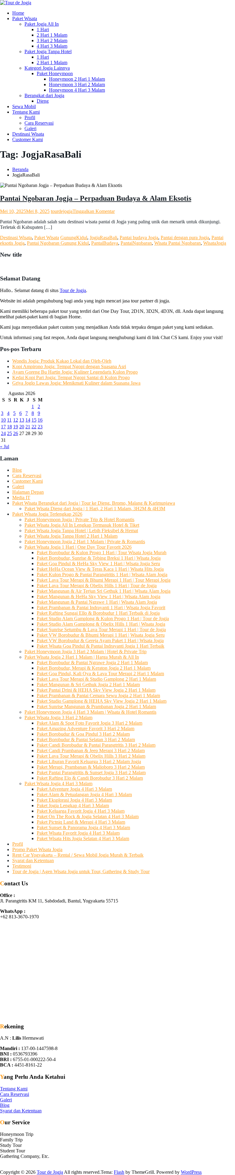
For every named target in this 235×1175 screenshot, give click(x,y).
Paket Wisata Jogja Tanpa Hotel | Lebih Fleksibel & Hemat (81, 530)
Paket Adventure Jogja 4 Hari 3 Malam (74, 789)
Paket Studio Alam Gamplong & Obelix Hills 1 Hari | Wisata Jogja (101, 624)
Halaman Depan (28, 492)
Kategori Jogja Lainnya (47, 68)
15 (34, 420)
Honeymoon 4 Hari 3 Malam (77, 90)
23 (40, 426)
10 (3, 420)
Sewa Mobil (24, 106)
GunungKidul (73, 237)
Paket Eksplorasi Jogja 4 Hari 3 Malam (74, 800)
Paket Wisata (24, 18)
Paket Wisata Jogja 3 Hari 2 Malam (58, 717)
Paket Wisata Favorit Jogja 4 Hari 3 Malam (78, 833)
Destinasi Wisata (28, 134)
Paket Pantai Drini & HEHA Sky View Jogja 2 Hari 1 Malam (96, 690)
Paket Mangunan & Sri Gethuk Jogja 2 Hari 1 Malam (88, 684)
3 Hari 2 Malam (52, 40)
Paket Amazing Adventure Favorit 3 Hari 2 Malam (85, 728)
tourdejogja (62, 211)
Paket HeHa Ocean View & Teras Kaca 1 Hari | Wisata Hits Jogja (100, 569)
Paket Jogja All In (41, 24)
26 (15, 433)
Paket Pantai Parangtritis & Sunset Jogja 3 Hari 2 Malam (91, 772)
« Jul (4, 446)
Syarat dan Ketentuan (33, 860)
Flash (119, 1172)
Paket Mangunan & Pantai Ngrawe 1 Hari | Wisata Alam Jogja (97, 602)
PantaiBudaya (104, 243)
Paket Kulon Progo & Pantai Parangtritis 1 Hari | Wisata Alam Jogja (102, 574)
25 (9, 433)
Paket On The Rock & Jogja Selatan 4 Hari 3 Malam (88, 816)
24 (3, 433)
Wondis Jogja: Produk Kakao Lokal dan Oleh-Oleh (61, 361)
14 (27, 420)
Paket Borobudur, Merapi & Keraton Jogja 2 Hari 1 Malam (94, 668)
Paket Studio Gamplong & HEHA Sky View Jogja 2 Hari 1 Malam (101, 701)
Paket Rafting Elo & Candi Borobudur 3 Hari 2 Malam (90, 778)
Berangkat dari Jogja (44, 95)
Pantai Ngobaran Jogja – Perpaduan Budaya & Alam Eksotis (95, 198)
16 (40, 420)
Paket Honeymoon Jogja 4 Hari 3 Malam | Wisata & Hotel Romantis (90, 712)
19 (15, 426)
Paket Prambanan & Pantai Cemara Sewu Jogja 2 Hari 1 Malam (98, 695)
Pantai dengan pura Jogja (185, 237)
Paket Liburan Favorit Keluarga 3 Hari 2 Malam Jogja (89, 761)
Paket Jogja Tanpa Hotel (48, 51)
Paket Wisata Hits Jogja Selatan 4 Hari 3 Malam (83, 838)
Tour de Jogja (73, 290)
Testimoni (21, 866)
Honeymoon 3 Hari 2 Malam (77, 84)
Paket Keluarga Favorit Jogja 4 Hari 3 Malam (81, 811)
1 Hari (43, 29)
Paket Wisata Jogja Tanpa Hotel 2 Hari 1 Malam (71, 536)
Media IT (21, 497)
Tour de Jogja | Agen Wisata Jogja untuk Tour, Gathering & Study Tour (81, 871)
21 (27, 426)
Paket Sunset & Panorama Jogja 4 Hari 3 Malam (83, 827)
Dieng (43, 101)
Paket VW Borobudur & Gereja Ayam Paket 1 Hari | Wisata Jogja (100, 640)
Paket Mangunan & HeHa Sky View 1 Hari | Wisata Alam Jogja (98, 596)
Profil (29, 117)
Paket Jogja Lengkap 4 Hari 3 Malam (73, 805)
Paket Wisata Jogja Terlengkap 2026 (47, 514)
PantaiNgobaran (136, 243)
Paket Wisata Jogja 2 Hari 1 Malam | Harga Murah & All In (81, 657)
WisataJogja (214, 243)
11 (9, 420)
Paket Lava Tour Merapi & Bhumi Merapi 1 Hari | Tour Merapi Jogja (103, 580)
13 (21, 420)
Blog (17, 470)
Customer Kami (27, 139)
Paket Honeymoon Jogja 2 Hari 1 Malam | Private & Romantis (84, 541)
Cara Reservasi (39, 123)
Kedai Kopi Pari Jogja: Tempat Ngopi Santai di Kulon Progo (71, 377)
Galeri (30, 128)
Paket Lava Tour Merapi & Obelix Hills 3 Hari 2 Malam (91, 756)
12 (15, 420)
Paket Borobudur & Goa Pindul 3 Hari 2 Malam (83, 734)
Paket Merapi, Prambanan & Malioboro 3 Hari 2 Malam (91, 767)
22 (34, 426)
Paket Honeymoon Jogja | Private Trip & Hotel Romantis (79, 519)
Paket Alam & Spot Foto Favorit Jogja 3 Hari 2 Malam (89, 723)
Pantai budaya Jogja (139, 237)
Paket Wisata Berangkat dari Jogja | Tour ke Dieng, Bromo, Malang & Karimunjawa (93, 503)
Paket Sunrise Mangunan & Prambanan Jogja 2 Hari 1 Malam (96, 706)
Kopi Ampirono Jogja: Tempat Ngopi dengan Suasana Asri (69, 366)
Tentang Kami (26, 112)
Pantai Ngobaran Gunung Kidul (58, 243)
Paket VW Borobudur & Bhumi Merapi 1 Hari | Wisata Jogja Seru (101, 635)
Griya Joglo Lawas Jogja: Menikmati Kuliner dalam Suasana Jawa (76, 383)
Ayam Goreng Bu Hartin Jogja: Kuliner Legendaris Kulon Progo (75, 372)
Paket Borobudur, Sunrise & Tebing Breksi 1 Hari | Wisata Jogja (99, 558)
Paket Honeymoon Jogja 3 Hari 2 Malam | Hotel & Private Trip (85, 651)
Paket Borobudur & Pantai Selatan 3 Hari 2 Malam (86, 739)
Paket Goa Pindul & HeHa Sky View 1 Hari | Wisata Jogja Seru (98, 563)
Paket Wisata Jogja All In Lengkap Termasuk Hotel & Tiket (81, 525)
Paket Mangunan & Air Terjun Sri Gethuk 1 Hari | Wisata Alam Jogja (103, 591)
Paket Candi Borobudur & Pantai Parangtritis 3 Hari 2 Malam (96, 745)
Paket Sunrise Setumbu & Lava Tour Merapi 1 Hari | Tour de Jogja (101, 629)
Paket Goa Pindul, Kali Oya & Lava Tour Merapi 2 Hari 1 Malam (100, 673)
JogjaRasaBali (103, 237)
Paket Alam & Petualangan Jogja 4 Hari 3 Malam (84, 794)
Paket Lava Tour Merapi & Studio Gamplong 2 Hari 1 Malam (96, 679)
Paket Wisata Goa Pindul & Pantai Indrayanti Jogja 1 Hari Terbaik (100, 646)
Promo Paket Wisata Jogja (37, 849)
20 (21, 426)
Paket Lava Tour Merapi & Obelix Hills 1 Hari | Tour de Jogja (97, 585)
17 (3, 426)
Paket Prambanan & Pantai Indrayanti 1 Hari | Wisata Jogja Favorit (101, 607)
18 (9, 426)
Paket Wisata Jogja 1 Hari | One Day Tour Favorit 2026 (78, 547)
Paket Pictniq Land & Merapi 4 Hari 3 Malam (81, 822)
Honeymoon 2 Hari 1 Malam (77, 79)
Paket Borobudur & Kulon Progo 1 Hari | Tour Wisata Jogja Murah (101, 552)
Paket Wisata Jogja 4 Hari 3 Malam (58, 783)
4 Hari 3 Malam (52, 46)
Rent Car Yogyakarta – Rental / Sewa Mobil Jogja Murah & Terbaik (78, 855)
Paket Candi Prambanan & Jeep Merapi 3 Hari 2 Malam (91, 750)
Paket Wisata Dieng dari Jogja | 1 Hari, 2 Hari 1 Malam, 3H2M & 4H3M (94, 508)
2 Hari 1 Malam (52, 35)
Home (18, 13)
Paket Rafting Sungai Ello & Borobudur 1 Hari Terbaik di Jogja (98, 613)
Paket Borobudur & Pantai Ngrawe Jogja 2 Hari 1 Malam (92, 662)
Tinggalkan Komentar (94, 211)
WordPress (191, 1172)
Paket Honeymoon (55, 73)
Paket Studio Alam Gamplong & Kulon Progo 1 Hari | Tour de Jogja (103, 618)
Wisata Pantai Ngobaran (177, 243)
